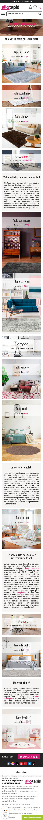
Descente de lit (21, 645)
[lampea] (21, 343)
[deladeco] (21, 156)
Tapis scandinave (22, 93)
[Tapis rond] (21, 430)
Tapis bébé (21, 717)
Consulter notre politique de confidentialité (16, 804)
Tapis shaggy (21, 116)
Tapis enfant (22, 517)
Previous (4, 27)
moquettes (21, 593)
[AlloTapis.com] (11, 8)
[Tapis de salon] (21, 63)
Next (39, 27)
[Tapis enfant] (21, 529)
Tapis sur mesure (21, 220)
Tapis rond (21, 408)
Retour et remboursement (11, 776)
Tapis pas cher (22, 281)
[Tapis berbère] (21, 379)
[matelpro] (21, 621)
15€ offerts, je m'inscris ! (28, 756)
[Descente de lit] (21, 657)
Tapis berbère (21, 367)
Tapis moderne (32, 568)
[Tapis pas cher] (21, 303)
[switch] (5, 815)
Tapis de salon (21, 52)
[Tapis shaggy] (21, 128)
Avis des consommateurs (32, 776)
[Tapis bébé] (21, 729)
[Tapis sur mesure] (21, 242)
